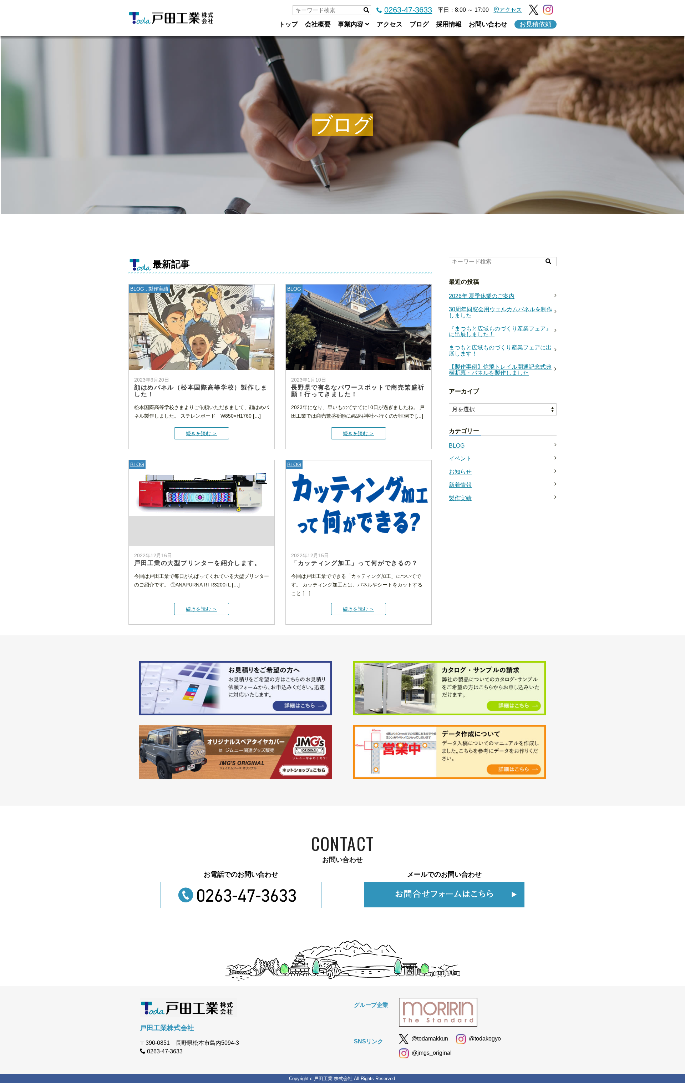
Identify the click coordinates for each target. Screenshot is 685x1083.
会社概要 (318, 24)
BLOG (137, 289)
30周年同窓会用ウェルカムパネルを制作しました (500, 312)
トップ (288, 24)
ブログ (419, 24)
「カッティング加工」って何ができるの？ (354, 562)
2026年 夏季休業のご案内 (481, 296)
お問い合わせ (488, 24)
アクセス (510, 10)
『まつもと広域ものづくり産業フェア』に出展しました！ (500, 332)
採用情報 (449, 24)
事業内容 (351, 24)
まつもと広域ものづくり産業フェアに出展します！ (500, 351)
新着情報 (460, 485)
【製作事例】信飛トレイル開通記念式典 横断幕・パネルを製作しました (500, 370)
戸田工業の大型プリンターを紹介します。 (197, 562)
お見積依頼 (535, 24)
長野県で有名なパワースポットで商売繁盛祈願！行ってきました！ (358, 390)
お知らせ (460, 472)
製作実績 (158, 289)
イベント (460, 459)
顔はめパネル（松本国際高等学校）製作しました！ (201, 390)
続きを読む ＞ (201, 433)
